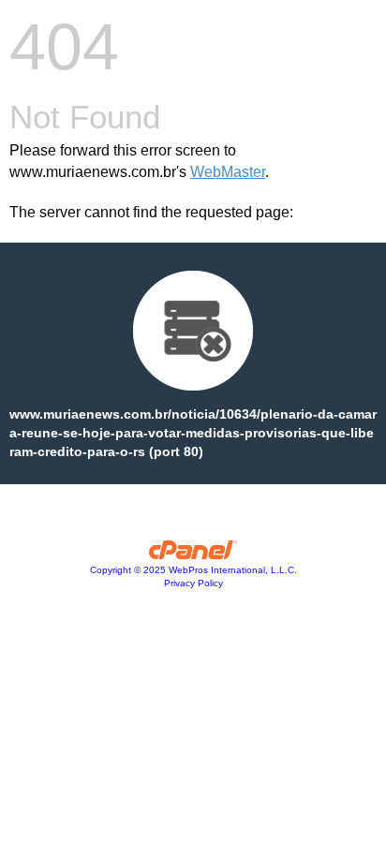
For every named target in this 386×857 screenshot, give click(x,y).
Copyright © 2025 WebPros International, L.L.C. (193, 570)
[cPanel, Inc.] (193, 554)
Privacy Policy (193, 583)
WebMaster (227, 172)
